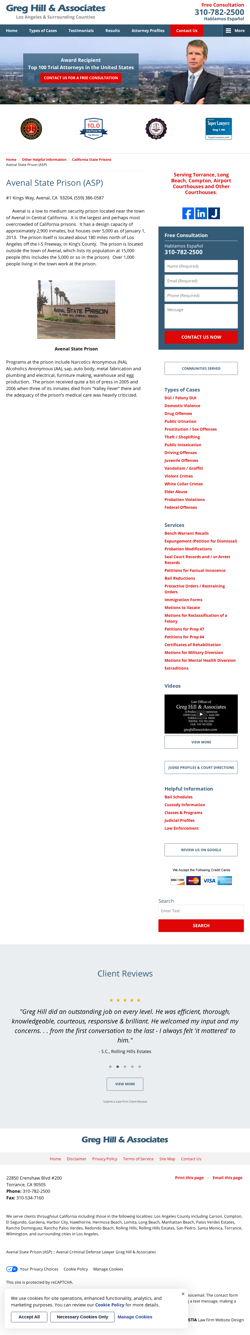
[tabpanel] (125, 1026)
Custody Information (185, 804)
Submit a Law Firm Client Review (125, 1101)
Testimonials (81, 30)
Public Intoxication (183, 444)
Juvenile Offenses (181, 460)
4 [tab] (132, 1066)
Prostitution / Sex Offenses (191, 429)
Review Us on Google (201, 849)
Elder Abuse (176, 491)
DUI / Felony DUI (180, 398)
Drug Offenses (178, 413)
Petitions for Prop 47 (184, 629)
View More (125, 1084)
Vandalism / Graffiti (184, 468)
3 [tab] (125, 1066)
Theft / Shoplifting (182, 437)
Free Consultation (186, 235)
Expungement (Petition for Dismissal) (201, 541)
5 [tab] (139, 1066)
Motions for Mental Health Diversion (200, 660)
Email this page (227, 1177)
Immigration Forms (183, 599)
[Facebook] (188, 213)
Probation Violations (185, 499)
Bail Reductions (180, 578)
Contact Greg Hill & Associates (219, 12)
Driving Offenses (181, 452)
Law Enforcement (182, 828)
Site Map (167, 1158)
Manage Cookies (108, 1269)
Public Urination (181, 421)
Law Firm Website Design (213, 1320)
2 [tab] (117, 1066)
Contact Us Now (201, 337)
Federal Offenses (181, 507)
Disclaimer (76, 1158)
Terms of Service (138, 1158)
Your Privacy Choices (39, 1269)
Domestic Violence (182, 405)
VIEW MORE (201, 742)
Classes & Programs (183, 812)
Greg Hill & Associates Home (55, 12)
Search (201, 925)
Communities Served (201, 368)
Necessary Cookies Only (82, 1316)
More (240, 30)
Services (174, 525)
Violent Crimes (179, 476)
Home (11, 30)
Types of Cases (43, 30)
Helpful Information (189, 788)
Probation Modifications (188, 549)
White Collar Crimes (184, 484)
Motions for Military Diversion (194, 652)
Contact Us (187, 30)
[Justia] (214, 213)
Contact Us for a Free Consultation (81, 77)
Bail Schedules (179, 797)
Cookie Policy (76, 1269)
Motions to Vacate (182, 607)
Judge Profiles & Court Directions (201, 767)
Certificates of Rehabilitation (193, 644)
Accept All (29, 1316)
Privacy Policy (104, 1158)
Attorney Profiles (148, 30)
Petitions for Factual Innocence (195, 570)
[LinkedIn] (201, 213)
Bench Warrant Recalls (187, 533)
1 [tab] (110, 1066)
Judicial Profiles (180, 820)
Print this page (190, 1177)
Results (112, 30)
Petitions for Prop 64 (184, 637)
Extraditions (176, 668)
